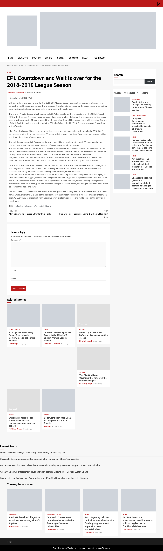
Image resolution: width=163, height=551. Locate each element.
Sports (48, 58)
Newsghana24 (14, 526)
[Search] (154, 58)
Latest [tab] (119, 93)
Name (14, 270)
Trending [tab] (143, 93)
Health (85, 58)
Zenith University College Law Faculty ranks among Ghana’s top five (122, 104)
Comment (16, 240)
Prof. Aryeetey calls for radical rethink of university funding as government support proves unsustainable (122, 144)
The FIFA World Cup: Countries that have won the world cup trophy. (93, 358)
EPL (35, 206)
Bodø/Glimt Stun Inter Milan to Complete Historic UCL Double (58, 400)
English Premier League (23, 206)
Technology (99, 58)
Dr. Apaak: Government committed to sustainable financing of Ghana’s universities (122, 123)
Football (41, 206)
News (10, 58)
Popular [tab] (130, 93)
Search (118, 75)
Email (14, 278)
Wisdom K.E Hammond (16, 92)
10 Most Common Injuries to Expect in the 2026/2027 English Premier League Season (58, 315)
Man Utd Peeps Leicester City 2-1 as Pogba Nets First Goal (83, 214)
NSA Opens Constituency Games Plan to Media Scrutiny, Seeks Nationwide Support (23, 315)
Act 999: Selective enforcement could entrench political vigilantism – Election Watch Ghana (122, 162)
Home (9, 542)
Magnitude (92, 548)
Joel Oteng (48, 426)
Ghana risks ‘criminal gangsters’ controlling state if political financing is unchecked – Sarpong (122, 181)
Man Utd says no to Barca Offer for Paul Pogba (30, 212)
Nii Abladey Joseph (86, 341)
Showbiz (61, 58)
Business (73, 58)
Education (23, 58)
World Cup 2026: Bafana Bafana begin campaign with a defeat (93, 315)
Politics (36, 58)
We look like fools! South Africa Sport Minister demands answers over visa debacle (23, 400)
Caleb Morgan (14, 344)
